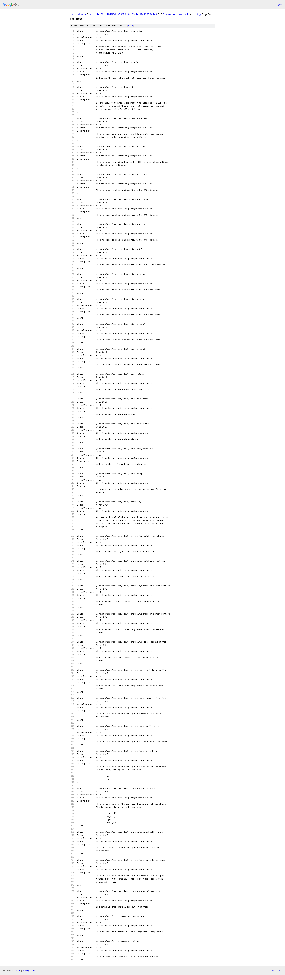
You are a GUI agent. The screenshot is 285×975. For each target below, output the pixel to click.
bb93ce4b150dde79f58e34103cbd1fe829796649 (127, 14)
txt (272, 970)
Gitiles (18, 970)
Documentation (173, 14)
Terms (34, 970)
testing (196, 14)
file (130, 25)
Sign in (279, 4)
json (279, 970)
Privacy (26, 970)
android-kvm (78, 14)
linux (91, 14)
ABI (187, 14)
